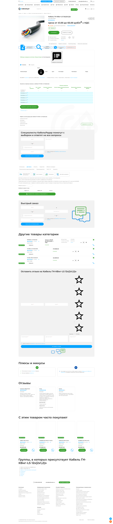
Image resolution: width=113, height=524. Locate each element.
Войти (93, 8)
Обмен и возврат (51, 166)
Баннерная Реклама (41, 492)
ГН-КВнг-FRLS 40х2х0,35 (32, 257)
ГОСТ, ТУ (49, 169)
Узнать (62, 40)
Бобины (38, 512)
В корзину (54, 32)
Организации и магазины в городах (82, 509)
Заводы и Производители (81, 513)
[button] (22, 147)
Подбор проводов (59, 500)
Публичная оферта (40, 499)
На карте (32, 64)
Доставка (29, 166)
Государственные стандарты (81, 512)
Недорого (22, 472)
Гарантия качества (40, 500)
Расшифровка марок (80, 507)
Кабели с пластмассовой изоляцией (28, 469)
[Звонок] (33, 482)
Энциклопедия (40, 514)
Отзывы (20, 494)
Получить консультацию (32, 155)
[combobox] (32, 142)
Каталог (39, 507)
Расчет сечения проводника (81, 500)
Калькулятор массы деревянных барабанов (84, 499)
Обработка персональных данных (43, 503)
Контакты (92, 4)
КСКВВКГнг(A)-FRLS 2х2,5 (83, 440)
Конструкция (58, 505)
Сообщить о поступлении (57, 62)
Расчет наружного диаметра (81, 494)
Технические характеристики (26, 169)
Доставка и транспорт (80, 508)
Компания (21, 487)
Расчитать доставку (72, 43)
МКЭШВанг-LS (24, 93)
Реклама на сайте (22, 495)
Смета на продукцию (60, 495)
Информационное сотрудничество (25, 492)
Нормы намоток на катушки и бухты (82, 491)
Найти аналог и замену (60, 503)
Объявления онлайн (59, 494)
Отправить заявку (47, 1)
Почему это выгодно (41, 504)
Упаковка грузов (79, 490)
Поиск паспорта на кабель (47, 47)
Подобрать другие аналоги (28, 106)
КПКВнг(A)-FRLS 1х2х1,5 (64, 440)
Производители (40, 169)
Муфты (38, 511)
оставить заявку (64, 482)
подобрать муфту (87, 124)
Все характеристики (53, 43)
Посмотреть (42, 77)
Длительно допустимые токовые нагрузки (84, 496)
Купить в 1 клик (67, 32)
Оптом (21, 475)
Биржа (57, 496)
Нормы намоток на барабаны (81, 505)
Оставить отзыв (56, 346)
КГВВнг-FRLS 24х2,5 (24, 440)
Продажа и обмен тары (60, 491)
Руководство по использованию (43, 495)
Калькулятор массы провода (81, 495)
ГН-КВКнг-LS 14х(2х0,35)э (32, 248)
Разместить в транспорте (82, 43)
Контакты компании (22, 490)
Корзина (88, 8)
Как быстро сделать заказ (42, 488)
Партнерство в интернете (23, 491)
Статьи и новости (79, 511)
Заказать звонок (59, 1)
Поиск (73, 9)
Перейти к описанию (62, 43)
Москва (21, 1)
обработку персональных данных (38, 343)
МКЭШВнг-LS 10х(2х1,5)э (32, 239)
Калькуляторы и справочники (83, 487)
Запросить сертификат (29, 47)
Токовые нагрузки (79, 503)
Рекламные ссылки (40, 494)
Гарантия (42, 166)
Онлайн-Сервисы (60, 487)
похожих (33, 371)
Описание (21, 166)
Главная (20, 13)
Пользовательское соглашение (43, 496)
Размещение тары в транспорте (82, 492)
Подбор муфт (58, 499)
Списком (24, 64)
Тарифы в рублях (40, 491)
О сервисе (20, 488)
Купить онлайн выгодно (60, 492)
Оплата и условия (40, 490)
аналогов (27, 77)
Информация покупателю (43, 487)
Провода (38, 510)
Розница (22, 474)
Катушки (77, 488)
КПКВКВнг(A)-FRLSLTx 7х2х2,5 (45, 440)
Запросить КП (71, 47)
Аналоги (55, 169)
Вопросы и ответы (22, 496)
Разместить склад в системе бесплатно (63, 488)
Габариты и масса (79, 504)
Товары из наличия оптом (60, 504)
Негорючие (22, 471)
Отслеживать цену (61, 47)
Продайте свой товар (60, 490)
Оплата (77, 4)
